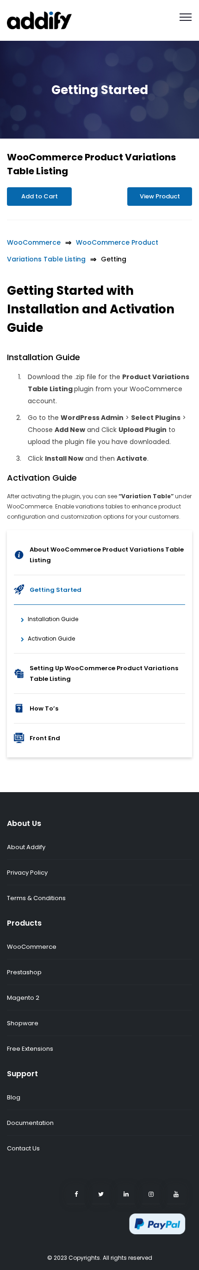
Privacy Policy (27, 872)
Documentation (30, 1122)
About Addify (26, 847)
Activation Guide (51, 638)
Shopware (22, 1023)
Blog (13, 1097)
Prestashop (24, 972)
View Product (160, 196)
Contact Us (23, 1148)
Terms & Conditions (36, 898)
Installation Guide (53, 619)
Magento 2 (23, 997)
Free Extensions (30, 1048)
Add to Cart (39, 196)
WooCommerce (34, 242)
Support (22, 1073)
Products (24, 923)
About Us (24, 823)
